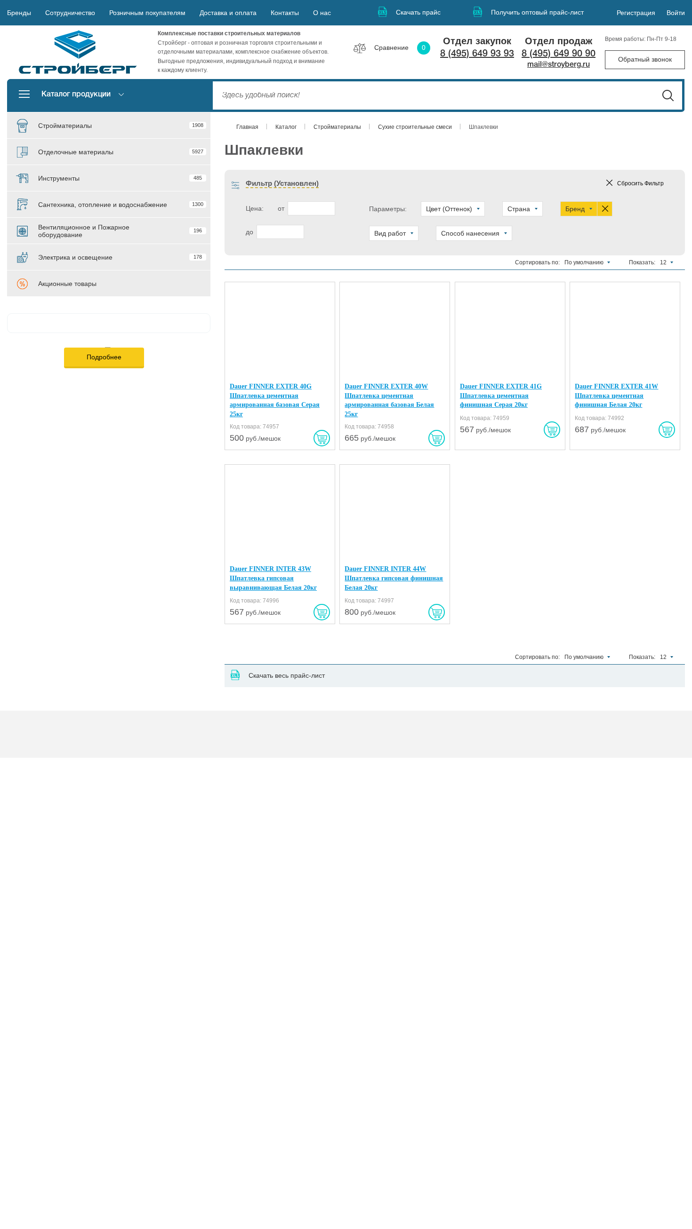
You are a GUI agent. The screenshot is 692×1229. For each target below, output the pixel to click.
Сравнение (400, 47)
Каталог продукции (76, 94)
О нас (322, 12)
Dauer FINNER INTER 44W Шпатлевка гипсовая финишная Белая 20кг (394, 578)
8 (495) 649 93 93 (477, 54)
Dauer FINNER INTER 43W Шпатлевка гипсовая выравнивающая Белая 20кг (273, 578)
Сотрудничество (70, 12)
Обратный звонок (645, 59)
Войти (676, 12)
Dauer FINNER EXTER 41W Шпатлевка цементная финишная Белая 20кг (616, 395)
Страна (518, 209)
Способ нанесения (470, 233)
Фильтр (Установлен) (282, 183)
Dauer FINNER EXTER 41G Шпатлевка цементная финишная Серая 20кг (501, 395)
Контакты (285, 12)
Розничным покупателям (147, 12)
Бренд (575, 209)
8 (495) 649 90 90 (558, 54)
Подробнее (104, 357)
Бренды (19, 12)
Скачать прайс (418, 12)
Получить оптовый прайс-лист (537, 12)
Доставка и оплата (228, 12)
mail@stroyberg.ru (558, 65)
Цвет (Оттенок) (449, 209)
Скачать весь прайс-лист (287, 675)
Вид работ (390, 233)
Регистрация (636, 12)
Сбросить (640, 183)
